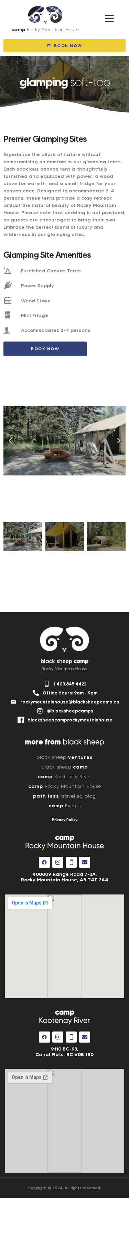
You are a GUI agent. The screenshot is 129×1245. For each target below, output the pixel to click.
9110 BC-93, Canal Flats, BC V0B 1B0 (64, 1051)
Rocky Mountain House (64, 786)
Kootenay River (65, 776)
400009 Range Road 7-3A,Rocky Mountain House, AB (64, 877)
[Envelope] (84, 862)
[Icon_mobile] (71, 862)
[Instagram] (57, 862)
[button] (109, 18)
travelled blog (64, 796)
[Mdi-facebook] (44, 862)
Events (65, 805)
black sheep (64, 757)
